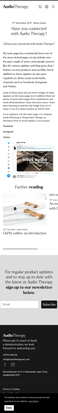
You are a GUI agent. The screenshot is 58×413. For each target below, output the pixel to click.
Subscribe (49, 304)
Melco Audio (39, 23)
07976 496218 (10, 354)
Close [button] (9, 407)
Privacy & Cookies (11, 389)
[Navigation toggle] (53, 6)
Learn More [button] (33, 401)
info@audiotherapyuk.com (16, 359)
